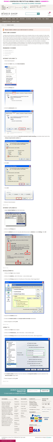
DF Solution (49, 437)
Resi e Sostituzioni (16, 423)
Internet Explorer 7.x (9, 50)
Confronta (43, 5)
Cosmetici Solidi (6, 21)
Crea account (24, 401)
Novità (13, 21)
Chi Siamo (16, 401)
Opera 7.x (7, 55)
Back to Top (5, 205)
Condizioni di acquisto (16, 429)
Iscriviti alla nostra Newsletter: (18, 390)
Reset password (23, 416)
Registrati (33, 7)
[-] (43, 404)
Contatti (16, 416)
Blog (18, 21)
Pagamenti (16, 404)
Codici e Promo (16, 410)
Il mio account (24, 404)
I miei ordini (23, 408)
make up (49, 409)
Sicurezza (16, 418)
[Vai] (38, 14)
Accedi (39, 7)
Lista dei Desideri (34, 5)
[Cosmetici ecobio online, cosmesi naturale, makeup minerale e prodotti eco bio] (9, 13)
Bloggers (16, 413)
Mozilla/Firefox (8, 53)
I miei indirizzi (24, 411)
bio (43, 409)
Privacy (16, 426)
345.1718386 (19, 7)
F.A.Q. (15, 432)
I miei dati (23, 406)
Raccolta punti (16, 407)
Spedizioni (16, 420)
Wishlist (22, 413)
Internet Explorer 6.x (9, 52)
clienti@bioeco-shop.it (34, 409)
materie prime (45, 411)
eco (45, 409)
